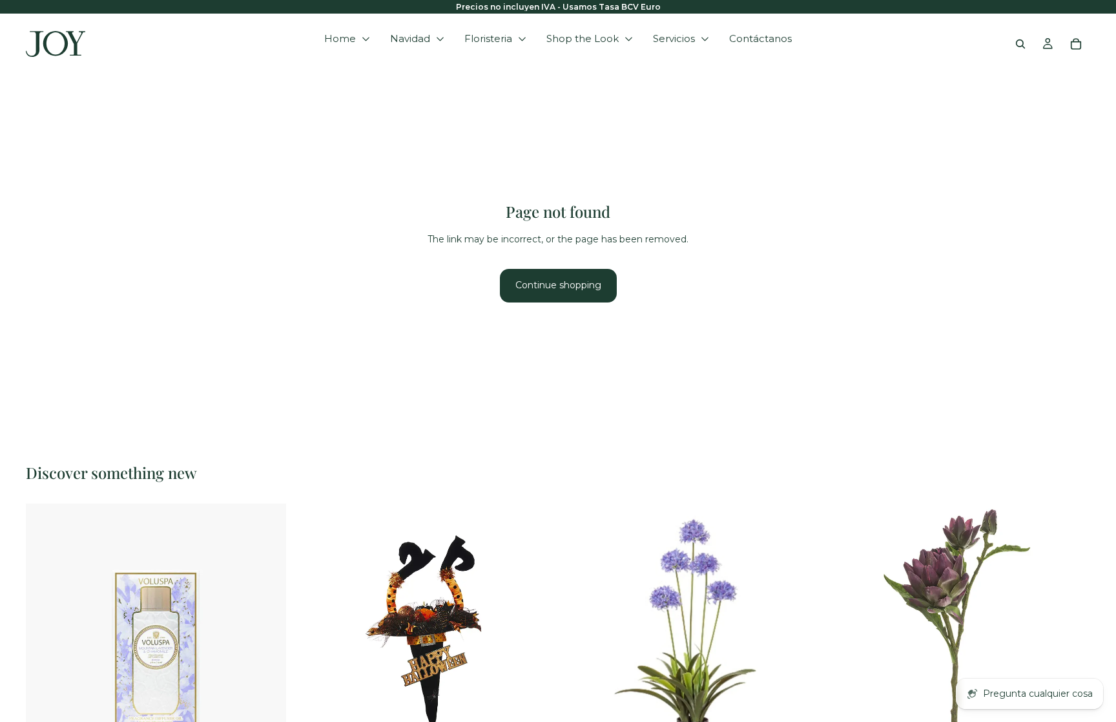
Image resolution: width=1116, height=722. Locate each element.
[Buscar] (1020, 44)
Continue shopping (558, 285)
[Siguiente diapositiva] (534, 633)
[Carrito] (1076, 44)
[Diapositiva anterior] (313, 633)
